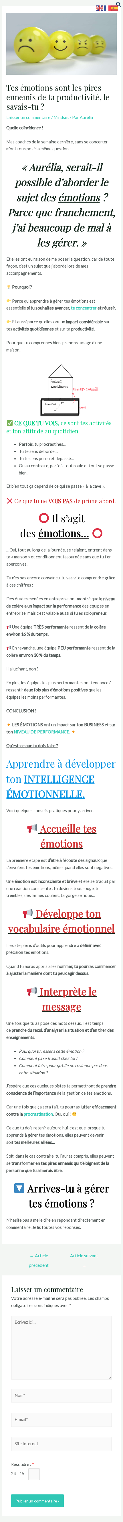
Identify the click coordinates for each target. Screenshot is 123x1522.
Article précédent (39, 1257)
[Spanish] (115, 7)
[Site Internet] (61, 1444)
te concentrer (83, 307)
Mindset (61, 117)
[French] (107, 7)
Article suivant (84, 1257)
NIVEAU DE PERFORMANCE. (42, 731)
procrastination (38, 1114)
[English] (100, 7)
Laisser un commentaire (28, 117)
